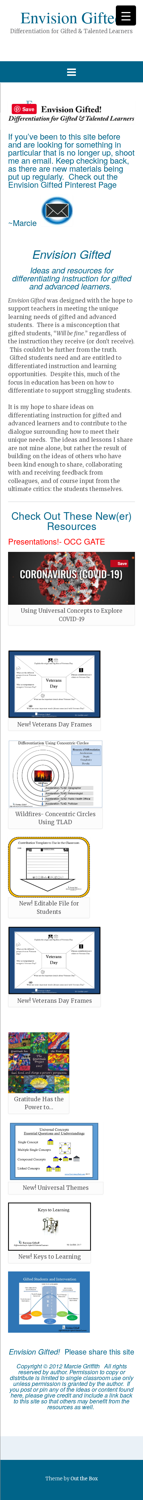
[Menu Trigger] (126, 15)
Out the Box (84, 1479)
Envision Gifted (72, 17)
